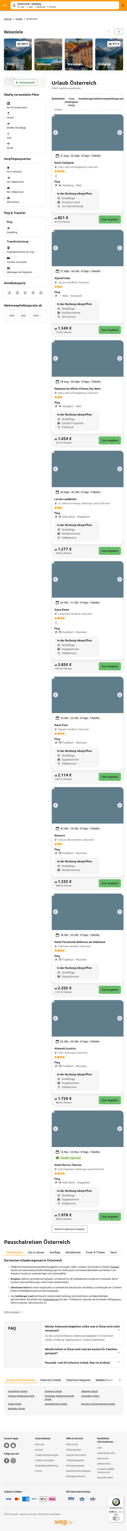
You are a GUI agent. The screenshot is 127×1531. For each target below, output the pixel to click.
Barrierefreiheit (105, 1477)
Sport (113, 1252)
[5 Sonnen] (40, 293)
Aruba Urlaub (14, 1404)
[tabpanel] (63, 1286)
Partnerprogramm (75, 1465)
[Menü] (122, 1498)
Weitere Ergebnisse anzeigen (69, 1229)
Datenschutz (104, 1463)
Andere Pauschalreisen (21, 1380)
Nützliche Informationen (78, 1471)
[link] (18, 54)
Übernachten (14, 1252)
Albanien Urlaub (89, 1391)
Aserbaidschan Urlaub (56, 1404)
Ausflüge (55, 1252)
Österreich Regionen (78, 1380)
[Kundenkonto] (123, 5)
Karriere (39, 1449)
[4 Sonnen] (33, 293)
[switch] (116, 1518)
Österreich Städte (50, 1380)
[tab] (14, 1252)
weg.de (8, 19)
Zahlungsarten (73, 1449)
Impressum (102, 1458)
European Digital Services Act (105, 1471)
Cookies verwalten (44, 1460)
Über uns (39, 1444)
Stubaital (114, 1267)
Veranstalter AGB (106, 1453)
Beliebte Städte (105, 1380)
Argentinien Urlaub (17, 1391)
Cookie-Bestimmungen (47, 1455)
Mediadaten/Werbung (46, 1465)
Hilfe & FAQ (72, 1444)
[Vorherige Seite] (109, 32)
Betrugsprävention (75, 1476)
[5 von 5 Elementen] (55, 132)
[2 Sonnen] (17, 293)
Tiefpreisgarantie (75, 1460)
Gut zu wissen (36, 1252)
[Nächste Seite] (118, 32)
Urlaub (19, 19)
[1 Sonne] (9, 293)
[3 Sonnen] (25, 293)
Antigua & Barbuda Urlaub (21, 1396)
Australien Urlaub (90, 1396)
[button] (13, 1312)
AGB (99, 1447)
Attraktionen (73, 1252)
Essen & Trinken (95, 1252)
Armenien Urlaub (53, 1391)
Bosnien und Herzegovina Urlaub (98, 1404)
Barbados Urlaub (16, 1408)
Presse (38, 1471)
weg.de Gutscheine (76, 1455)
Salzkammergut (51, 1299)
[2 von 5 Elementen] (119, 132)
